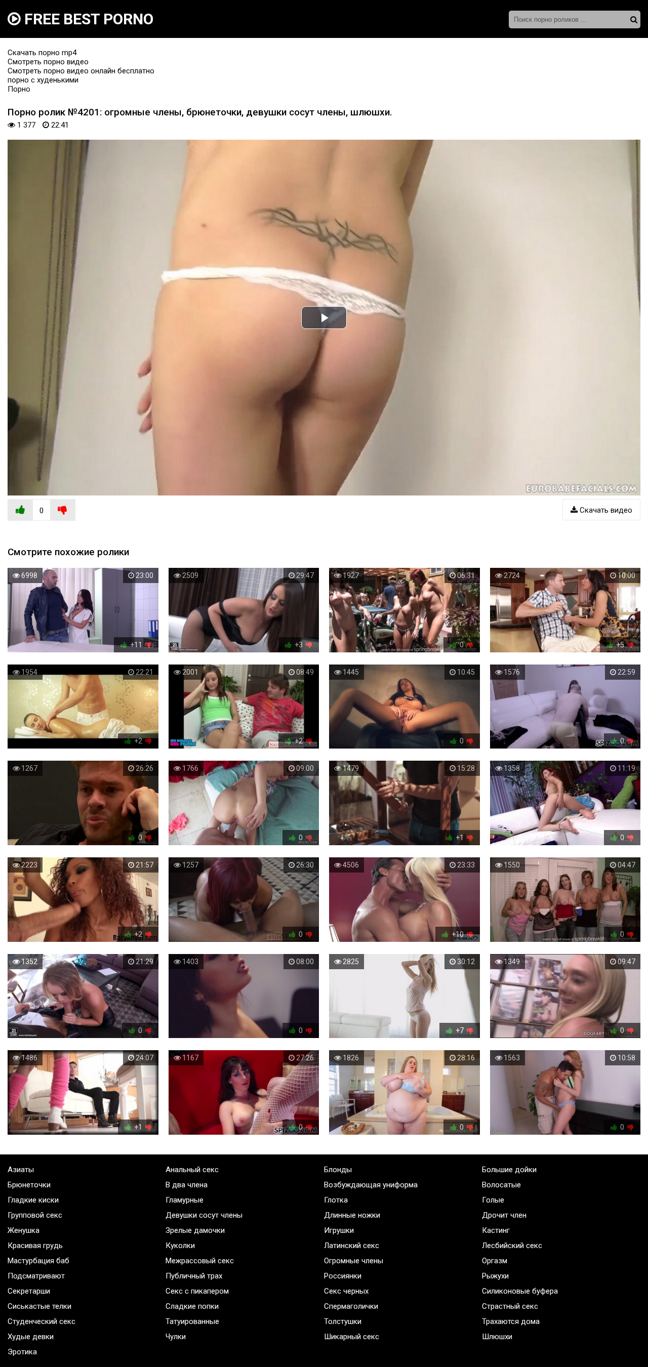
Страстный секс (510, 1306)
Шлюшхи (497, 1336)
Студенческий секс (41, 1321)
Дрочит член (504, 1215)
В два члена (187, 1184)
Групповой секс (35, 1215)
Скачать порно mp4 (42, 52)
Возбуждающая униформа (371, 1184)
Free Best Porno (87, 19)
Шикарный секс (351, 1336)
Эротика (22, 1351)
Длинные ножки (352, 1215)
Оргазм (494, 1260)
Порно (19, 89)
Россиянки (342, 1275)
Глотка (336, 1200)
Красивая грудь (35, 1245)
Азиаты (21, 1169)
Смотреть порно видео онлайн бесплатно (81, 70)
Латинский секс (351, 1245)
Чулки (176, 1336)
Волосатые (501, 1184)
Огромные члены (353, 1260)
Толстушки (342, 1321)
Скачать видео (605, 510)
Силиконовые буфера (520, 1291)
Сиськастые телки (39, 1306)
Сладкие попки (192, 1306)
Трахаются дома (511, 1321)
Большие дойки (509, 1169)
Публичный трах (194, 1275)
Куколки (180, 1245)
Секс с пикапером (197, 1291)
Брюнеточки (29, 1184)
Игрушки (339, 1230)
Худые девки (31, 1336)
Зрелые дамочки (195, 1230)
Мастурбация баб (38, 1260)
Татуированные (192, 1321)
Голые (493, 1200)
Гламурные (185, 1200)
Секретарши (29, 1291)
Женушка (23, 1230)
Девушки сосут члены (204, 1215)
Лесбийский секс (512, 1245)
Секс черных (346, 1291)
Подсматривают (36, 1275)
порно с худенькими (43, 80)
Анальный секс (192, 1169)
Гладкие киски (33, 1200)
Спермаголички (351, 1306)
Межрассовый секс (200, 1260)
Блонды (338, 1169)
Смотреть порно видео (48, 61)
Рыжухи (495, 1275)
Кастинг (496, 1230)
